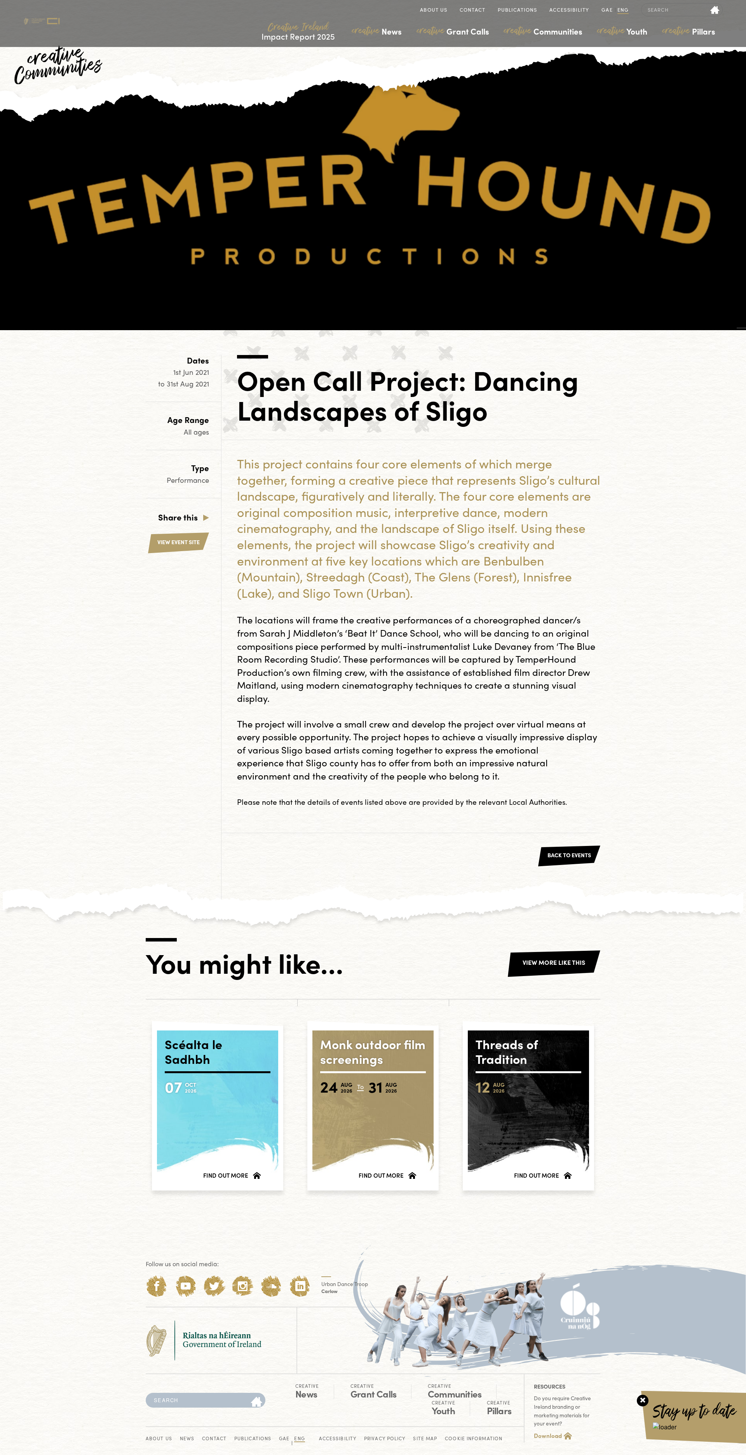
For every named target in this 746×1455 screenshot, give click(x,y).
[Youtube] (185, 1286)
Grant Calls (453, 31)
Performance (188, 480)
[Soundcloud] (271, 1286)
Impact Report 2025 (298, 31)
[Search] (256, 1402)
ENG (623, 10)
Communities (543, 31)
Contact (472, 10)
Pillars (688, 31)
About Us (433, 10)
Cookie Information (473, 1439)
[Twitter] (214, 1286)
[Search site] (715, 9)
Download (548, 1435)
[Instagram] (243, 1286)
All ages (196, 431)
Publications (517, 10)
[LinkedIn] (300, 1286)
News (377, 31)
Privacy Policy (384, 1439)
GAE (606, 10)
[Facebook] (157, 1286)
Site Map (425, 1439)
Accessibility (569, 10)
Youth (622, 31)
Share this (178, 517)
